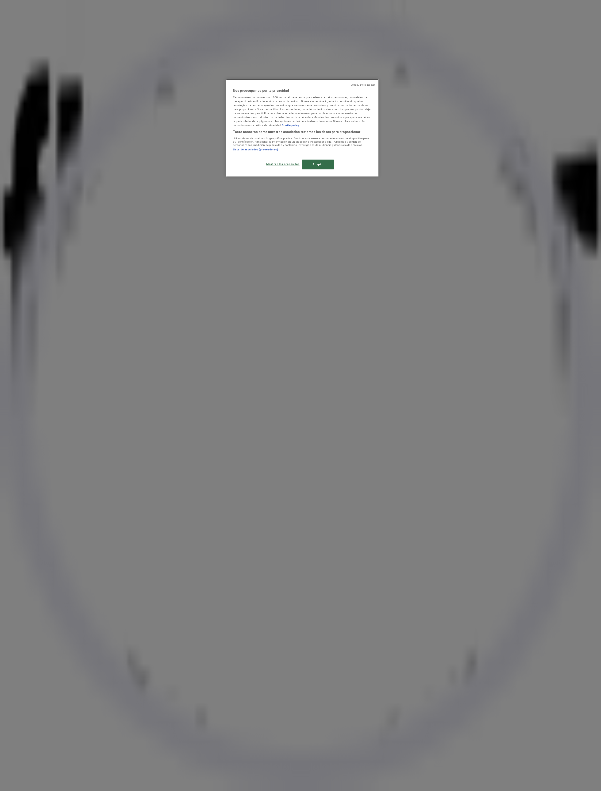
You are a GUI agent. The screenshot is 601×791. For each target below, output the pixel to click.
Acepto (318, 164)
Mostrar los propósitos (283, 164)
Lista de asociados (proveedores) (255, 149)
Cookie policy (290, 125)
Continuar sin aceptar (363, 84)
